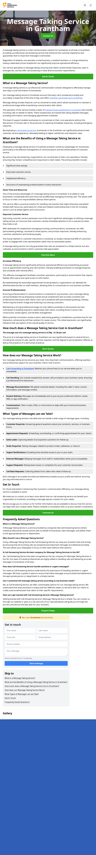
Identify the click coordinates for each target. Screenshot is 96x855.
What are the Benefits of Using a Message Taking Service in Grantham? (36, 682)
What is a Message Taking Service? (20, 678)
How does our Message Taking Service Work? (25, 690)
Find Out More (48, 255)
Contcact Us (48, 512)
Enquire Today (48, 610)
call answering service (26, 130)
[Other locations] (84, 5)
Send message (36, 663)
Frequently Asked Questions (17, 702)
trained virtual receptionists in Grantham (63, 110)
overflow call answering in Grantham (66, 98)
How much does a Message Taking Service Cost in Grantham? (32, 686)
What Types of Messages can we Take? (22, 694)
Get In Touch (48, 76)
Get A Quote (48, 349)
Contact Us (48, 36)
